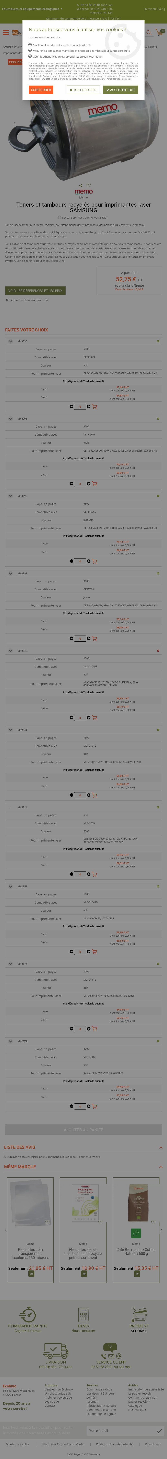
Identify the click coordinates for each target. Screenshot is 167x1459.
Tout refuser (85, 90)
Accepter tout (122, 90)
